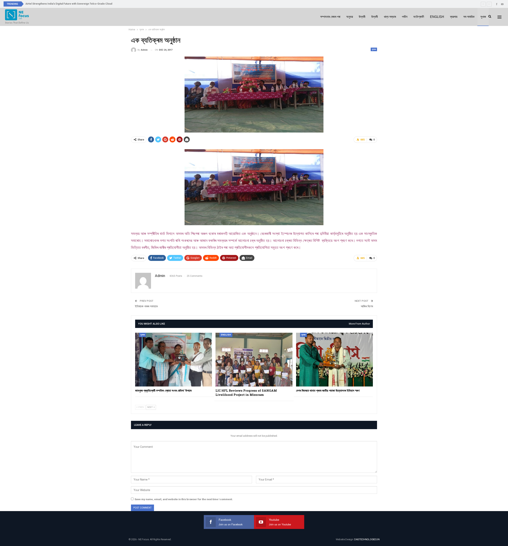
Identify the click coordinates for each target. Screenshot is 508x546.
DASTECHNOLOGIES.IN (367, 539)
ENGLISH (437, 16)
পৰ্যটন (404, 16)
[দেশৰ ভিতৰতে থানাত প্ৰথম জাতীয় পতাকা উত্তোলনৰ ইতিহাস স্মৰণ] (334, 359)
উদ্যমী (362, 16)
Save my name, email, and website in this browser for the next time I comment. (184, 499)
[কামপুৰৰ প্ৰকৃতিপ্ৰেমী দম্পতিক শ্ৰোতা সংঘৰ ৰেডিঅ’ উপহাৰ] (173, 359)
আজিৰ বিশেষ (367, 306)
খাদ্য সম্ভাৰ (390, 16)
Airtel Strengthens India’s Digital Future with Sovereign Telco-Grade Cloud (68, 3)
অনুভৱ (349, 16)
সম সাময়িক (468, 16)
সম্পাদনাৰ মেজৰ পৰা (330, 16)
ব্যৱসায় (453, 16)
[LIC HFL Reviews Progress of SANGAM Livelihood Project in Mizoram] (254, 359)
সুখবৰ (483, 16)
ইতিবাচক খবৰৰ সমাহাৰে (146, 306)
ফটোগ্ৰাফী (418, 16)
